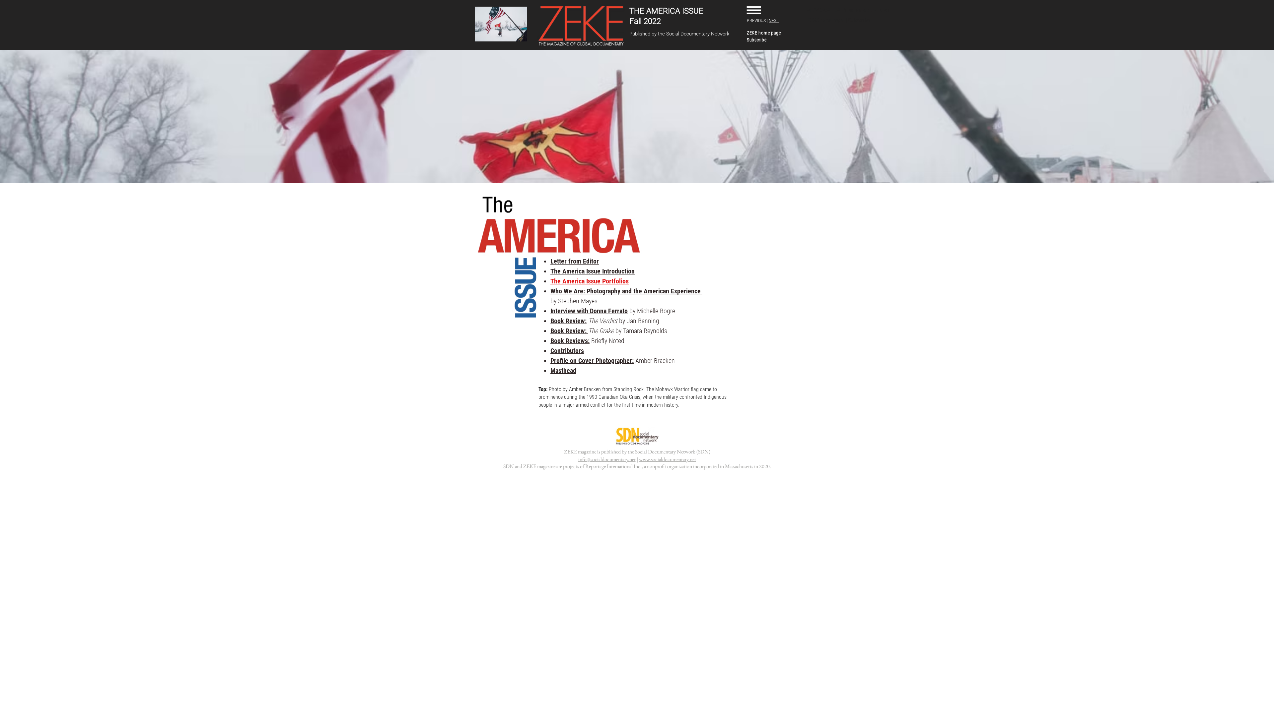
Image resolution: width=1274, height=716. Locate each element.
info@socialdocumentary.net (607, 459)
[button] (753, 10)
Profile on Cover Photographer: (592, 361)
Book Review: (568, 321)
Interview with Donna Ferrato (589, 311)
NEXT (774, 20)
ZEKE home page (825, 20)
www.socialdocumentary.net (667, 459)
